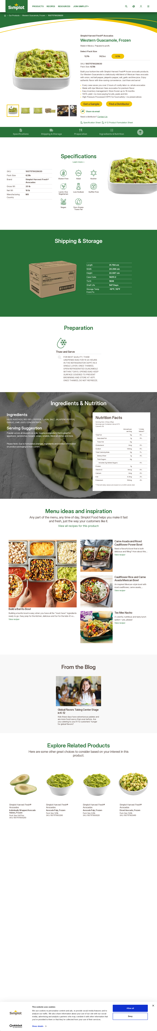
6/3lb (117, 56)
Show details (37, 1026)
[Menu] (148, 6)
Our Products (14, 15)
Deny (130, 1016)
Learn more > (79, 162)
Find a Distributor (119, 104)
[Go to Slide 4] (50, 111)
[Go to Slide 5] (63, 111)
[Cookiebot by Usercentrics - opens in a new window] (16, 1026)
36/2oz (102, 56)
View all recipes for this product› (78, 525)
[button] (42, 69)
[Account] (141, 6)
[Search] (126, 6)
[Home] (5, 15)
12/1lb (86, 56)
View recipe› (14, 619)
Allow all (130, 1008)
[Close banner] (153, 1005)
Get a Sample (91, 104)
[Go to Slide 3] (38, 111)
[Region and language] (133, 6)
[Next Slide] (72, 107)
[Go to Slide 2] (25, 111)
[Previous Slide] (11, 107)
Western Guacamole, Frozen (33, 15)
